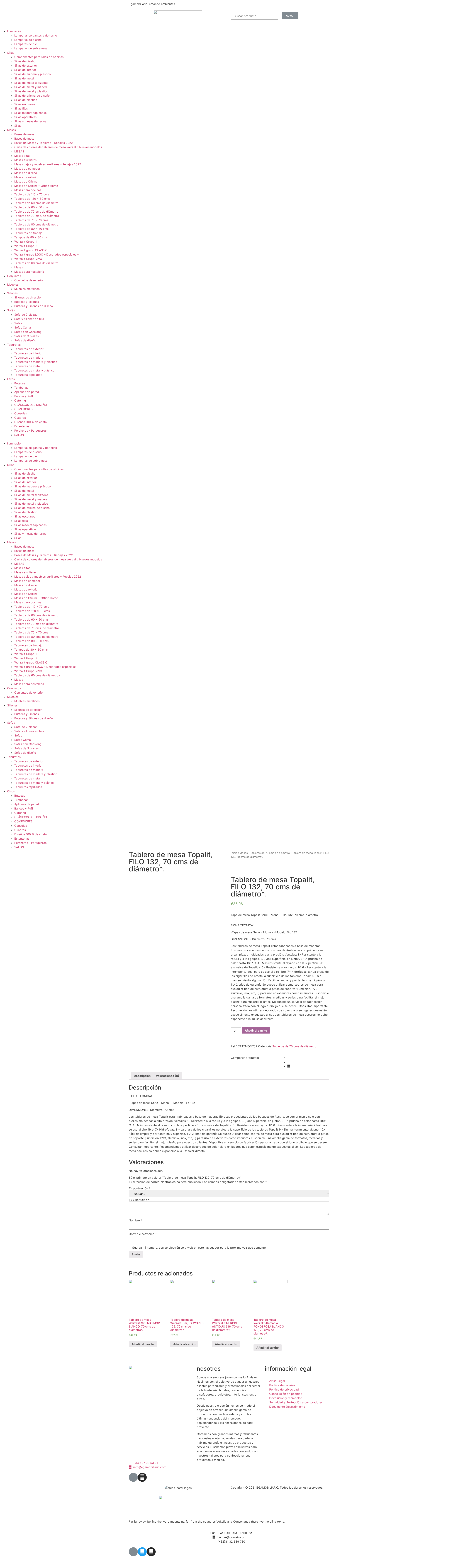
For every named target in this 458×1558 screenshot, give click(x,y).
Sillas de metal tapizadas (31, 82)
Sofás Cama (22, 327)
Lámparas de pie (25, 44)
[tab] (142, 1076)
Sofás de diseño (25, 340)
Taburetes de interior (28, 353)
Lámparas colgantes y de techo (35, 35)
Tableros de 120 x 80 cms (32, 198)
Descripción (142, 1076)
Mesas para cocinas (27, 190)
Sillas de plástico (25, 100)
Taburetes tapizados (28, 374)
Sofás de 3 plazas (26, 336)
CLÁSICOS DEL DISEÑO (30, 405)
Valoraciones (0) (167, 1076)
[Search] (235, 23)
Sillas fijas (21, 108)
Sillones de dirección (28, 297)
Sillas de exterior (25, 65)
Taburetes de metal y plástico (34, 370)
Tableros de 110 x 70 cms (31, 194)
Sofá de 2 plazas (25, 314)
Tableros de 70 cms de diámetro (36, 211)
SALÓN (19, 435)
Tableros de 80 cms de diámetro (36, 224)
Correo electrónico (143, 1234)
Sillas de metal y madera (31, 87)
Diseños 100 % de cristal (30, 422)
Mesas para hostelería (29, 271)
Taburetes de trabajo (28, 233)
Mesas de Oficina (26, 181)
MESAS (19, 151)
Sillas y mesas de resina (30, 121)
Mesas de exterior (26, 177)
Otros (11, 379)
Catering (20, 400)
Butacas (19, 383)
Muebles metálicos (27, 289)
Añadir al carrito (256, 1030)
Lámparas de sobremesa (31, 48)
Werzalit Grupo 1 (25, 241)
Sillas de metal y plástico (31, 91)
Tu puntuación (139, 1188)
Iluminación (14, 31)
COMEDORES (23, 409)
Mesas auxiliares (25, 160)
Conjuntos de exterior (29, 280)
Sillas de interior (25, 70)
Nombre (135, 1220)
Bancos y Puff (23, 396)
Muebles (12, 284)
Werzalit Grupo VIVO (28, 259)
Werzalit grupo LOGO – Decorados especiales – (46, 254)
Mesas (11, 130)
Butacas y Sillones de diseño (33, 306)
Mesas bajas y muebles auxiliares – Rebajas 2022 (47, 164)
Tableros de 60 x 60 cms (31, 207)
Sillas (10, 52)
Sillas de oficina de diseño (32, 95)
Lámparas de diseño (28, 40)
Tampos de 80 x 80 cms (31, 237)
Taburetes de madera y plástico (35, 362)
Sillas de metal (24, 78)
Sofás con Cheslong (28, 332)
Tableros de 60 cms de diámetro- (37, 263)
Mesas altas (22, 155)
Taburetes (14, 344)
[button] (229, 439)
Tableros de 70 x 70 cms (31, 220)
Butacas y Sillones (26, 301)
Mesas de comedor (27, 168)
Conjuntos (14, 276)
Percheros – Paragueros (30, 430)
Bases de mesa (24, 134)
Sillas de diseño (24, 61)
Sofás (11, 310)
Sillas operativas (25, 117)
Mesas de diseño (25, 173)
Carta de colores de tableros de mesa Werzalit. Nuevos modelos (58, 147)
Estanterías (21, 426)
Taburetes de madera (28, 357)
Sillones (12, 293)
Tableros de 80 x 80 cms (31, 228)
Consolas (20, 413)
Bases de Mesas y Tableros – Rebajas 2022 (43, 143)
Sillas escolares (24, 104)
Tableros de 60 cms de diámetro (36, 203)
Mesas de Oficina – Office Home (36, 186)
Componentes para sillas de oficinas (39, 57)
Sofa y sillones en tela (29, 319)
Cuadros (20, 417)
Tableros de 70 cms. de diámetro (36, 216)
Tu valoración (139, 1199)
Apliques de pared (26, 392)
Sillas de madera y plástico (32, 74)
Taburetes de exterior (28, 349)
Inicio (234, 853)
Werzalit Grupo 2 (25, 246)
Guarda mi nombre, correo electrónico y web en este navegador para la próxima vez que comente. (199, 1247)
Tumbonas (21, 387)
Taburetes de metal (27, 366)
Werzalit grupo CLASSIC (30, 250)
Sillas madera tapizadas (30, 113)
